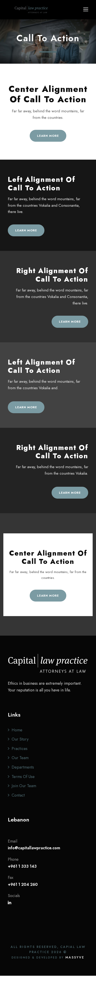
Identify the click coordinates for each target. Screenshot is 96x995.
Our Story (20, 739)
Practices (19, 749)
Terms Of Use (23, 777)
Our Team (20, 758)
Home (17, 730)
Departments (23, 767)
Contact (18, 795)
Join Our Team (24, 786)
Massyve (74, 957)
